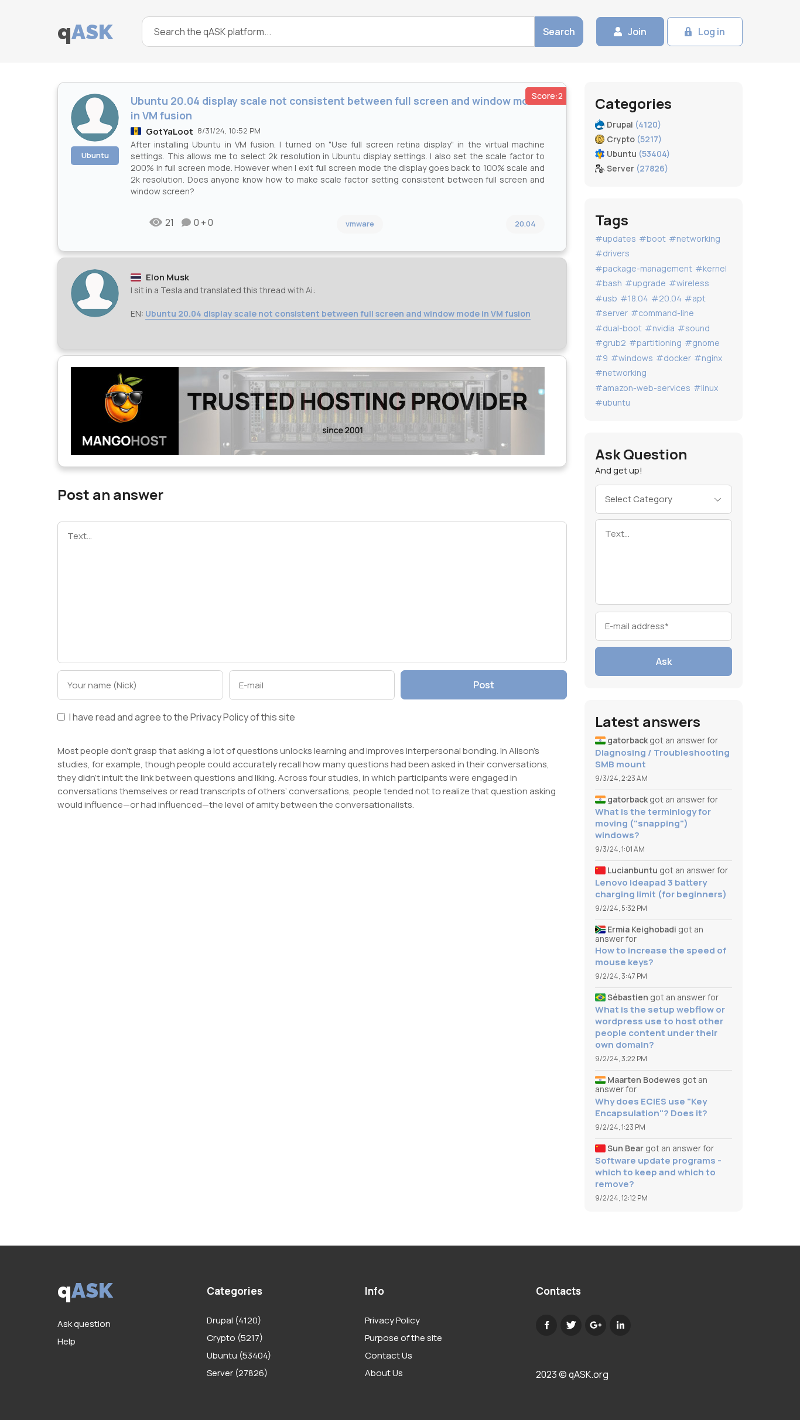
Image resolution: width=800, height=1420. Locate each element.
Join (637, 31)
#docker (673, 357)
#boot (652, 238)
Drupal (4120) (234, 1320)
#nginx (708, 357)
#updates (615, 238)
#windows (632, 357)
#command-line (662, 312)
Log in (711, 31)
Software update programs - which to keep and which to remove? (658, 1172)
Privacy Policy (219, 717)
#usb (606, 298)
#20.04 (666, 298)
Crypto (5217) (235, 1338)
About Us (384, 1373)
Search (559, 31)
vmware (360, 223)
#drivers (612, 253)
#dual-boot (618, 328)
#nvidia (660, 328)
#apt (695, 298)
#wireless (689, 283)
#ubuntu (612, 402)
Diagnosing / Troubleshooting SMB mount (662, 758)
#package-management (643, 268)
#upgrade (645, 283)
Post (483, 684)
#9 (601, 357)
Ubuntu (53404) (239, 1355)
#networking (694, 238)
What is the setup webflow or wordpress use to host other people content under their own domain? (660, 1027)
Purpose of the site (403, 1338)
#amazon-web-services (642, 387)
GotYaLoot (169, 131)
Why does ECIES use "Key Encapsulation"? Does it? (651, 1107)
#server (611, 312)
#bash (608, 283)
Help (66, 1341)
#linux (705, 387)
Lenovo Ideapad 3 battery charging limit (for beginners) (661, 888)
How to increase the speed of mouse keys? (660, 956)
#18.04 (634, 298)
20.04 (525, 223)
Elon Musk (167, 277)
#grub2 (610, 342)
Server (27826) (237, 1373)
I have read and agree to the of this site (181, 717)
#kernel (711, 268)
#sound (694, 328)
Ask (664, 661)
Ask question (84, 1324)
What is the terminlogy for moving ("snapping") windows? (653, 823)
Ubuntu (95, 155)
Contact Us (388, 1355)
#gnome (702, 342)
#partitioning (655, 342)
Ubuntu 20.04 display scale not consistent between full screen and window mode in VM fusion (338, 313)
